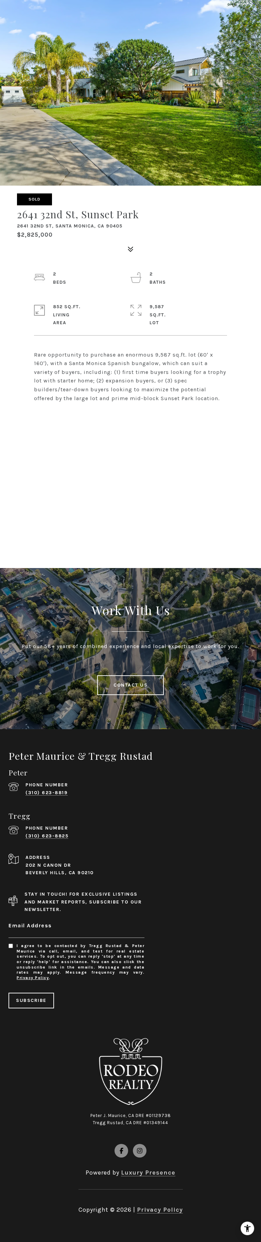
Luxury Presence (148, 1172)
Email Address (30, 925)
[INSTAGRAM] (139, 1151)
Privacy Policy (33, 977)
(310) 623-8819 (46, 793)
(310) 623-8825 (46, 836)
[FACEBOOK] (121, 1151)
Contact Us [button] (130, 685)
